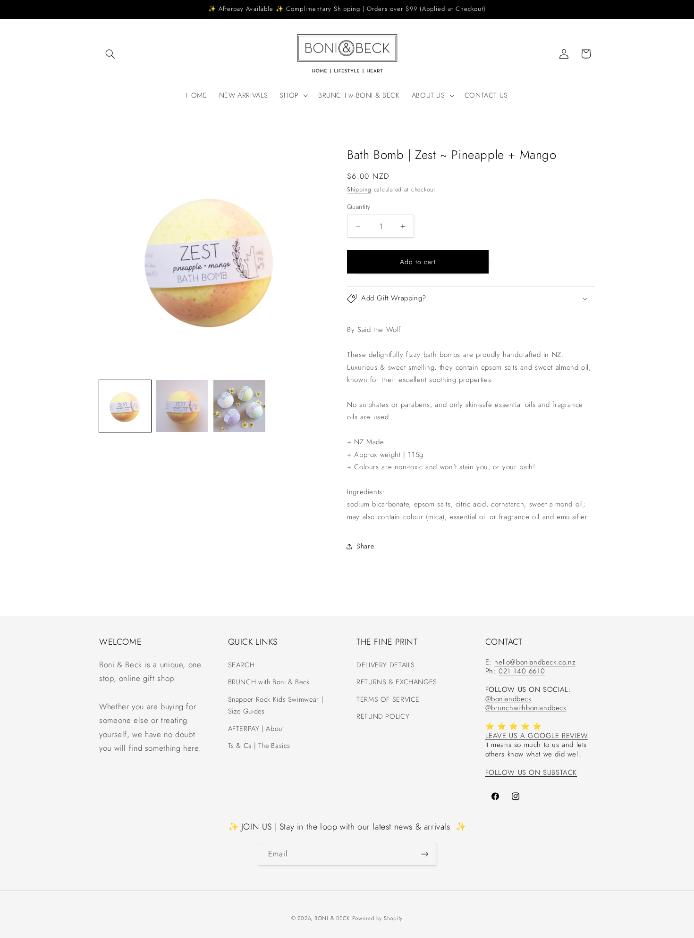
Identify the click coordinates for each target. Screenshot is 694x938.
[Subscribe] (425, 853)
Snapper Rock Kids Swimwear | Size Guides (276, 705)
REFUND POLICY (382, 716)
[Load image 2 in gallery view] (182, 406)
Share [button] (365, 546)
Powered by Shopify (377, 917)
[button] (110, 54)
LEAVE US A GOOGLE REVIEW (536, 735)
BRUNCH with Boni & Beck (269, 681)
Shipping (359, 189)
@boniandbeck (508, 698)
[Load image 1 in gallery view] (125, 406)
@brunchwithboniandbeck (526, 708)
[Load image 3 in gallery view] (239, 406)
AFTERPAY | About (256, 728)
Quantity (358, 206)
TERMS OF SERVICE (388, 699)
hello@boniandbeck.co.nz (535, 661)
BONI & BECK (332, 917)
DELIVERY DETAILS (385, 664)
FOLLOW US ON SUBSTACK (531, 772)
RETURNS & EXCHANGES (396, 681)
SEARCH (241, 664)
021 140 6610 (522, 671)
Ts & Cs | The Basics (259, 745)
